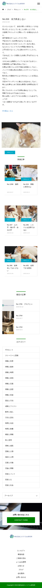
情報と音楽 (9, 395)
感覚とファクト (11, 406)
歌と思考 (8, 440)
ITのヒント (10, 152)
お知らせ (21, 566)
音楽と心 (8, 479)
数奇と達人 (9, 412)
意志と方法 (9, 400)
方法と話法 (9, 417)
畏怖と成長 (9, 446)
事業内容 (21, 554)
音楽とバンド (10, 474)
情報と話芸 (9, 389)
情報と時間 (9, 372)
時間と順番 (9, 429)
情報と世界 (9, 361)
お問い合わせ (21, 577)
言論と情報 (9, 468)
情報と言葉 (9, 384)
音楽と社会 (9, 485)
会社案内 (21, 573)
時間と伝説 (9, 423)
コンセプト (21, 551)
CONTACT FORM (21, 520)
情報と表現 (9, 378)
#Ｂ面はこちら (7, 111)
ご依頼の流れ (21, 558)
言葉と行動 (9, 463)
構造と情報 (9, 434)
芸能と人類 (9, 451)
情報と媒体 (9, 367)
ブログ (21, 569)
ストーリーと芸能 (11, 355)
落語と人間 (9, 457)
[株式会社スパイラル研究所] (13, 3)
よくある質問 (21, 562)
